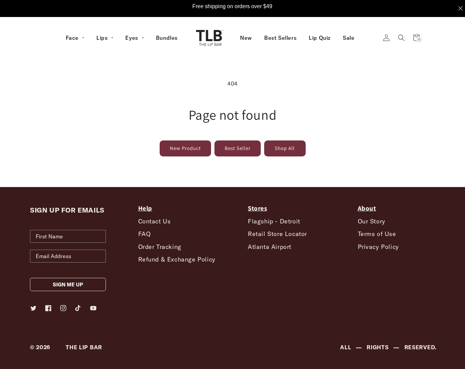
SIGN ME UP (68, 284)
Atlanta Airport (269, 247)
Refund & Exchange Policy (176, 259)
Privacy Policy (378, 247)
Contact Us (154, 221)
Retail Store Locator (277, 234)
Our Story (371, 221)
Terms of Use (377, 234)
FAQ (144, 234)
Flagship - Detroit (274, 221)
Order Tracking (159, 247)
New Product (185, 148)
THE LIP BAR (84, 347)
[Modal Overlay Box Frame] (232, 8)
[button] (401, 37)
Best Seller (238, 148)
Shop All (285, 148)
